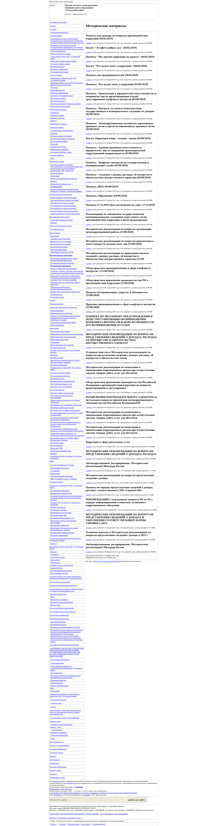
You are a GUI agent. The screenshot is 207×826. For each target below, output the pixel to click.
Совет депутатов (56, 75)
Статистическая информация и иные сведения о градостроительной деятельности (66, 430)
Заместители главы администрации (63, 61)
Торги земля (54, 176)
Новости (53, 121)
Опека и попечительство (59, 686)
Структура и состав (57, 557)
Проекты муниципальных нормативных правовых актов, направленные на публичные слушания (65, 318)
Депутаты (54, 87)
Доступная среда (56, 673)
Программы (54, 236)
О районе (53, 29)
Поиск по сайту (55, 770)
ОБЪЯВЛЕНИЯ (56, 187)
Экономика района (57, 127)
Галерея (52, 300)
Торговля (53, 133)
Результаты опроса (57, 297)
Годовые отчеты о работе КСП (61, 565)
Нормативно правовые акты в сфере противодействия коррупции (63, 259)
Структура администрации (60, 64)
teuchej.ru (56, 781)
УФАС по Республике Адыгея (61, 226)
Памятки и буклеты (57, 118)
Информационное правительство (62, 381)
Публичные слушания (58, 510)
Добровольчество (56, 683)
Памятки (53, 454)
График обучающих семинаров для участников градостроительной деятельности (67, 434)
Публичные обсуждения (59, 72)
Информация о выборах (58, 124)
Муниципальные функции (60, 376)
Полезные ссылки (57, 358)
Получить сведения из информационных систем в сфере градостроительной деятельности (65, 424)
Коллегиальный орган (58, 594)
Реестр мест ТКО (56, 448)
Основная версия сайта (58, 22)
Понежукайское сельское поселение (63, 198)
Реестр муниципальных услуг (61, 384)
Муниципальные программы (61, 136)
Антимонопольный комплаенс (61, 476)
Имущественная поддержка (60, 244)
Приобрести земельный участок (62, 408)
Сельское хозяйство (57, 155)
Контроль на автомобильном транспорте (65, 627)
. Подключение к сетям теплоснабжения (64, 718)
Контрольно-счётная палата (60, 106)
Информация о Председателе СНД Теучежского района (63, 79)
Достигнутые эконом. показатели (62, 139)
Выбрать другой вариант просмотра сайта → (65, 818)
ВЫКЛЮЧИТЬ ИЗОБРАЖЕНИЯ (61, 814)
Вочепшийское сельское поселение (63, 208)
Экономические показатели (60, 239)
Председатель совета (58, 98)
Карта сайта (85, 824)
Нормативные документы (59, 468)
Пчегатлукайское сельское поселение (64, 211)
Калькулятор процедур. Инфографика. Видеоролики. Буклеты (64, 439)
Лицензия (53, 774)
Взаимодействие (56, 568)
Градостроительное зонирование (62, 608)
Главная (52, 26)
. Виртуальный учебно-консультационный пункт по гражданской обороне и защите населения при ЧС (65, 712)
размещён (86, 795)
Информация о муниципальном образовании (67, 334)
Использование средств (59, 573)
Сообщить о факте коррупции (61, 724)
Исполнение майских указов (60, 152)
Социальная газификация (59, 615)
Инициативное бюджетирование (62, 533)
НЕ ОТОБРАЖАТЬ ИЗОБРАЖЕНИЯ (114, 814)
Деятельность (55, 563)
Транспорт (54, 144)
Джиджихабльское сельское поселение (64, 200)
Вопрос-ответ (55, 605)
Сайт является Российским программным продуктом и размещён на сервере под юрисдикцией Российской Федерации (93, 793)
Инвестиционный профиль (60, 331)
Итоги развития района (59, 141)
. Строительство (55, 703)
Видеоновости (55, 760)
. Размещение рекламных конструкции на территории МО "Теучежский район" (65, 695)
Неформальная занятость (59, 149)
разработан (57, 795)
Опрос (52, 738)
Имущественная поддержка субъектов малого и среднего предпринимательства (66, 590)
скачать (89, 43)
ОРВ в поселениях (57, 325)
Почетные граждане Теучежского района (65, 104)
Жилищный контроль (58, 625)
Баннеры (53, 223)
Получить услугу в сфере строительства (65, 410)
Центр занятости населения (60, 582)
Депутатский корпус (57, 101)
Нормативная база (57, 310)
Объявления (54, 691)
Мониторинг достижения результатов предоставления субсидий (64, 529)
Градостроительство (57, 390)
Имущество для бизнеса (59, 600)
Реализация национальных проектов (63, 585)
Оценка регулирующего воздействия (63, 307)
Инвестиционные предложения (62, 345)
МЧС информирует (57, 742)
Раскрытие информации (59, 69)
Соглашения (54, 342)
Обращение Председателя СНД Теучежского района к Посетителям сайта (66, 84)
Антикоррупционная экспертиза (62, 263)
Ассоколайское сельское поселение (63, 206)
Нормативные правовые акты (61, 493)
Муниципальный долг (58, 515)
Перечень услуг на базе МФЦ (61, 387)
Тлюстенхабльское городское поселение (65, 214)
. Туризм (53, 707)
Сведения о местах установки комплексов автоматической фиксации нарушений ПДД (66, 577)
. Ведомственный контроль (60, 660)
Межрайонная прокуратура (60, 217)
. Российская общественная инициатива (64, 645)
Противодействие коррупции (61, 571)
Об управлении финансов (59, 491)
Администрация (56, 36)
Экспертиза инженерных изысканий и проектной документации (64, 419)
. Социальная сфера (57, 663)
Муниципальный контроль (59, 619)
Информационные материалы (61, 313)
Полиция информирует (58, 749)
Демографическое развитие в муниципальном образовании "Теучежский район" (66, 668)
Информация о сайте (57, 778)
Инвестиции (54, 328)
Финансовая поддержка (59, 247)
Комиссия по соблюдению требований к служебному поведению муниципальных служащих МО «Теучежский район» (65, 278)
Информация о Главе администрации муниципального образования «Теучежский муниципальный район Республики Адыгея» (67, 41)
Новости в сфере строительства (62, 393)
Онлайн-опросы (56, 294)
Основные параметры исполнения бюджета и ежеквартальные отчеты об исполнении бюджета (66, 498)
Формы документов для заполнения (63, 269)
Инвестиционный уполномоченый (63, 337)
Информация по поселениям (60, 513)
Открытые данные (57, 115)
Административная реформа (60, 373)
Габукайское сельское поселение (62, 203)
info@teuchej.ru (69, 783)
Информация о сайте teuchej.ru (60, 789)
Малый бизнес (55, 233)
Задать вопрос (56, 730)
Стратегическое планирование (61, 131)
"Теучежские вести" (57, 229)
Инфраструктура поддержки (60, 241)
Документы (54, 113)
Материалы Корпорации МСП (61, 602)
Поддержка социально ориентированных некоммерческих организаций (65, 677)
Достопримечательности (59, 32)
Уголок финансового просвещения (62, 612)
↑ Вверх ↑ (53, 824)
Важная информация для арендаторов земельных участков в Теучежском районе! (66, 190)
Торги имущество (56, 173)
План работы (55, 560)
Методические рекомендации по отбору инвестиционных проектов (65, 361)
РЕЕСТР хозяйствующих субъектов (63, 479)
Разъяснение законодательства (61, 220)
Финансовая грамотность (59, 525)
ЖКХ (52, 461)
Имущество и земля (57, 161)
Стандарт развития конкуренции (62, 465)
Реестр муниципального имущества (63, 179)
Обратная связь (55, 721)
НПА (52, 158)
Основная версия (98, 824)
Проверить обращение (58, 733)
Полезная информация (58, 250)
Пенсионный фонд (57, 304)
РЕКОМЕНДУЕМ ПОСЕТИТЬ (61, 252)
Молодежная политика (58, 109)
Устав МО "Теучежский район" (61, 96)
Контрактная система (58, 147)
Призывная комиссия (58, 680)
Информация (55, 473)
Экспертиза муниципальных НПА (63, 322)
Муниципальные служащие (60, 54)
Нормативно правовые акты (60, 184)
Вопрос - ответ (55, 727)
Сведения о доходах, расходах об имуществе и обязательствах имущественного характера (66, 272)
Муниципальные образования (61, 194)
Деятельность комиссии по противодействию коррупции (61, 288)
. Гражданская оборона (58, 700)
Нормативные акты (57, 67)
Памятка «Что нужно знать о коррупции (65, 292)
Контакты (54, 355)
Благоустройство (56, 445)
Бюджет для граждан (58, 507)
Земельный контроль (58, 622)
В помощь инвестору (58, 348)
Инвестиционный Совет (59, 339)
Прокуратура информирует (60, 745)
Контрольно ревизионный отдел (62, 518)
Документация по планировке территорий (66, 405)
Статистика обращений (59, 735)
